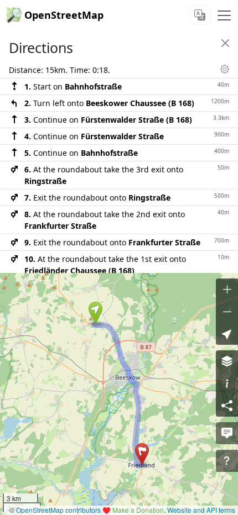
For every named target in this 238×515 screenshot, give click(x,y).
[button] (95, 313)
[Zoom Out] (227, 312)
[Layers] (227, 361)
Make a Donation (138, 509)
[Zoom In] (227, 289)
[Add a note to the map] (227, 433)
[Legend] (227, 383)
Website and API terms (201, 509)
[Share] (227, 406)
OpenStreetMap (64, 15)
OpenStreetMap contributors (58, 509)
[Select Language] (199, 15)
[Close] (225, 43)
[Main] (224, 15)
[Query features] (227, 461)
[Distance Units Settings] (224, 69)
